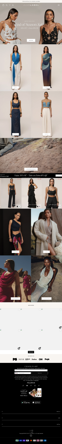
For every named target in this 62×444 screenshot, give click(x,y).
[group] (31, 175)
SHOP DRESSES (46, 87)
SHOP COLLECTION (31, 40)
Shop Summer (15, 251)
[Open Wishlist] (9, 5)
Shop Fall (46, 251)
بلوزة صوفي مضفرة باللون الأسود (55, 204)
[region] (31, 23)
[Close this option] (31, 435)
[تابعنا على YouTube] (27, 385)
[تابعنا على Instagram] (35, 385)
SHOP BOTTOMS (46, 134)
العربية (32, 431)
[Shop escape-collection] (31, 23)
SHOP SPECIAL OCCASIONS (46, 298)
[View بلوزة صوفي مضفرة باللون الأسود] (52, 193)
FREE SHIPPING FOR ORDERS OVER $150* (31, 1)
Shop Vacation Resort (15, 298)
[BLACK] (58, 206)
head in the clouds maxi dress (35, 204)
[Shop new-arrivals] (31, 155)
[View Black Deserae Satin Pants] (11, 193)
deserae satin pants (17, 204)
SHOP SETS (15, 134)
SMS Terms (36, 380)
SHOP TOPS (15, 87)
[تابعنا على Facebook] (39, 385)
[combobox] (16, 373)
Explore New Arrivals (31, 169)
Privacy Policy (30, 380)
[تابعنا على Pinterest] (31, 385)
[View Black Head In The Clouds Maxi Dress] (31, 193)
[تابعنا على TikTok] (23, 385)
